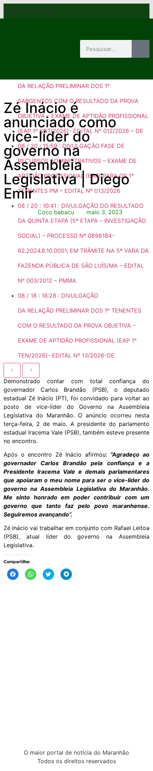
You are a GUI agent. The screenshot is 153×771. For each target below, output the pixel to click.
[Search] (140, 49)
